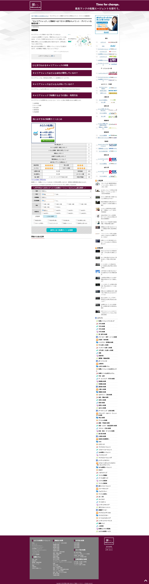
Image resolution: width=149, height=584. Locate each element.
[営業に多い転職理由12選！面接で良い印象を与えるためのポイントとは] (98, 291)
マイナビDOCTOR (103, 151)
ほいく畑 (103, 116)
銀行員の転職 (102, 433)
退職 (100, 353)
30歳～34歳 (71, 204)
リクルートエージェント (105, 449)
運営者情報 (109, 546)
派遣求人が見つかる (82, 223)
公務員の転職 (102, 436)
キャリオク (102, 499)
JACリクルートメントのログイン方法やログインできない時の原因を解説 (109, 313)
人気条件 (37, 216)
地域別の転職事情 (104, 439)
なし (57, 200)
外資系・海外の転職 (78, 555)
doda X (100, 470)
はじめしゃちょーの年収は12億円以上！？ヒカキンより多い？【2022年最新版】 (109, 192)
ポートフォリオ (103, 361)
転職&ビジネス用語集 (104, 528)
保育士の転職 (102, 400)
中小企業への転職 (103, 345)
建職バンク (102, 523)
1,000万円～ (84, 213)
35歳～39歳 (83, 204)
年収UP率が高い (53, 220)
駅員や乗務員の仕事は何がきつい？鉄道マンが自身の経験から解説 (109, 203)
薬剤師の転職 (102, 386)
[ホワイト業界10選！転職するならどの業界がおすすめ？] (98, 197)
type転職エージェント (103, 53)
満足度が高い (38, 220)
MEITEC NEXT (103, 90)
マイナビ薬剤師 (103, 135)
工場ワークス (103, 93)
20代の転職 (102, 323)
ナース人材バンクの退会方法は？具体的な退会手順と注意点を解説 (109, 266)
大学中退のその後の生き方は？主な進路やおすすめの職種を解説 (109, 272)
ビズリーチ (103, 42)
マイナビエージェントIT (105, 457)
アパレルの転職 (103, 420)
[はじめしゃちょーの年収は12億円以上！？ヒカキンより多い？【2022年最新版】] (98, 190)
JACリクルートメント (104, 507)
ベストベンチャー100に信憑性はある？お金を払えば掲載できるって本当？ (109, 235)
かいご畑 (103, 102)
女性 (57, 194)
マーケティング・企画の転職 (106, 410)
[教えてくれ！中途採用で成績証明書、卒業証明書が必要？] (98, 222)
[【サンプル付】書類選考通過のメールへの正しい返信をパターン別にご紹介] (98, 184)
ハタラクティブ (103, 56)
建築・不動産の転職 (104, 423)
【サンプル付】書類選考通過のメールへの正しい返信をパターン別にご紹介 (109, 185)
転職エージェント (67, 223)
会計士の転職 (102, 408)
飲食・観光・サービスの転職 (106, 431)
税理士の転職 (102, 405)
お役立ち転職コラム (104, 366)
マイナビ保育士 (103, 113)
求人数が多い (66, 220)
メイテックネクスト (104, 460)
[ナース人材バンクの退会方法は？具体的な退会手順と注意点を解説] (98, 264)
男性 (45, 194)
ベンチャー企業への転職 (105, 347)
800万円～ (70, 213)
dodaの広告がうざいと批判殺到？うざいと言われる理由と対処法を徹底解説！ (109, 217)
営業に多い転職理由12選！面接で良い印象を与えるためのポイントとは (109, 293)
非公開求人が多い (82, 220)
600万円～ (46, 213)
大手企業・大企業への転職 (106, 350)
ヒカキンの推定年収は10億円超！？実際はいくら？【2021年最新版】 (108, 210)
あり (45, 200)
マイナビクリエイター (103, 77)
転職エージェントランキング (106, 321)
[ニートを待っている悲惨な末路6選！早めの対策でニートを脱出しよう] (98, 284)
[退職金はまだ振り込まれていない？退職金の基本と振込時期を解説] (98, 227)
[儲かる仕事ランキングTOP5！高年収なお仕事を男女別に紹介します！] (98, 298)
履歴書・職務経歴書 (104, 358)
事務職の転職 (102, 381)
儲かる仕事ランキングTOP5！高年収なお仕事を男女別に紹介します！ (109, 299)
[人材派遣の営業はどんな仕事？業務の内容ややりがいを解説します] (98, 278)
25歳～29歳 (59, 204)
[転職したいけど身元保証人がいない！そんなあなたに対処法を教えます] (98, 241)
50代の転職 (102, 331)
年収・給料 (102, 376)
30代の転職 (102, 326)
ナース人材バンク (103, 478)
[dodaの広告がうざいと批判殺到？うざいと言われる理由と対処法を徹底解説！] (98, 215)
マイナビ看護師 (103, 475)
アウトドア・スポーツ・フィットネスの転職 (62, 563)
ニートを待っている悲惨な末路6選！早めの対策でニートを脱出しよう (109, 286)
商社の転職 (102, 417)
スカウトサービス (53, 223)
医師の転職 (102, 402)
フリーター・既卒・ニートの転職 (108, 337)
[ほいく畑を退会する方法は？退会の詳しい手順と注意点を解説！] (98, 258)
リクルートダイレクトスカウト (39, 550)
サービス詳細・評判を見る (38, 179)
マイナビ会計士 (103, 176)
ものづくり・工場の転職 (105, 394)
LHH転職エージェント (103, 60)
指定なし (46, 210)
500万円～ (83, 210)
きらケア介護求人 (103, 100)
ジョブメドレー (103, 491)
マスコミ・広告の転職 (105, 428)
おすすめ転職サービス (105, 531)
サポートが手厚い (39, 223)
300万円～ (58, 210)
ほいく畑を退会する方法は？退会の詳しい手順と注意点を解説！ (109, 259)
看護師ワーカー (103, 510)
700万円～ (58, 213)
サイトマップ (109, 548)
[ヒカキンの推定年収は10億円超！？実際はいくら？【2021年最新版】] (98, 209)
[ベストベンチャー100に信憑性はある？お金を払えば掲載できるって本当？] (98, 233)
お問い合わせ (109, 550)
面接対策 (101, 355)
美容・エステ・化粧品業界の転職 (108, 425)
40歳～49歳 (46, 207)
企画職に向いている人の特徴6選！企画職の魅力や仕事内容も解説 (109, 306)
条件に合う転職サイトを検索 (61, 230)
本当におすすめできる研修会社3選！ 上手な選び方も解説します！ (109, 252)
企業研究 (101, 363)
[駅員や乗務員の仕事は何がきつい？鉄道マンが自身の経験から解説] (98, 202)
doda (103, 46)
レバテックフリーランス (105, 520)
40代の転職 (102, 329)
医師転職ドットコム (103, 148)
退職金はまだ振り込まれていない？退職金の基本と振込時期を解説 (109, 228)
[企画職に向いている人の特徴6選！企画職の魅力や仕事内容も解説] (98, 305)
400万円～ (70, 210)
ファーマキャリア (103, 488)
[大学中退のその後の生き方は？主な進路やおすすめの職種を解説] (98, 271)
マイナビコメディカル (105, 512)
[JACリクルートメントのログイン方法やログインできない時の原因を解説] (98, 311)
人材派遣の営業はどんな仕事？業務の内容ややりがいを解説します (109, 279)
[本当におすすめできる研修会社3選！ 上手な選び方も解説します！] (98, 251)
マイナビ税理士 (103, 163)
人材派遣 (101, 526)
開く (52, 56)
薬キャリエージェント (103, 137)
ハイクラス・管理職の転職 (106, 342)
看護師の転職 (102, 392)
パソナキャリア (103, 51)
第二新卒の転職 (103, 334)
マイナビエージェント (103, 49)
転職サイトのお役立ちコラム (41, 15)
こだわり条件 (50, 216)
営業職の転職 (102, 384)
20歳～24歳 (46, 204)
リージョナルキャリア (105, 518)
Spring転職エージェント (105, 467)
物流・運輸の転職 (103, 397)
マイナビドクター (103, 515)
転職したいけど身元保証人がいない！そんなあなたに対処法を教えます (109, 242)
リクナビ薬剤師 (103, 480)
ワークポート (102, 502)
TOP (32, 15)
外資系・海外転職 (103, 339)
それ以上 (58, 207)
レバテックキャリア (103, 73)
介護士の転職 (102, 389)
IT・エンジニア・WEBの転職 (107, 378)
